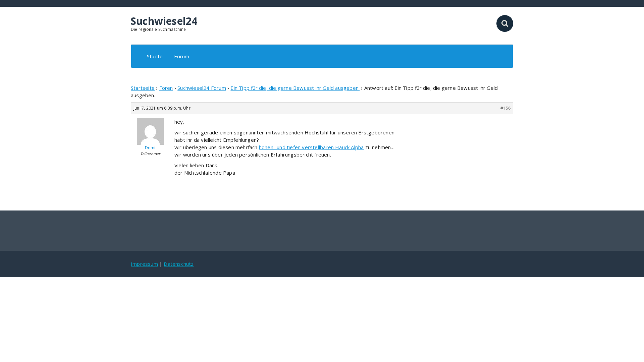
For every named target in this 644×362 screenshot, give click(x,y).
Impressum (144, 263)
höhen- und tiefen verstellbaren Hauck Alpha (311, 147)
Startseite (143, 87)
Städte (155, 56)
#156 (505, 108)
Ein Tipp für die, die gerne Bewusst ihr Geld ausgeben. (295, 87)
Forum (181, 56)
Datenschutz (179, 263)
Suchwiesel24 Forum (201, 87)
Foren (166, 87)
